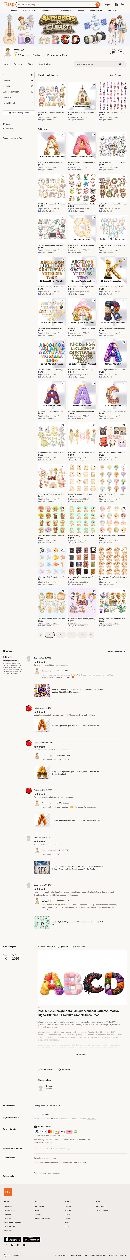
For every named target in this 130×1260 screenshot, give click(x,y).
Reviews (18, 64)
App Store (12, 1239)
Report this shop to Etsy (12, 138)
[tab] (19, 75)
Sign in (108, 5)
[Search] (98, 5)
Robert (36, 708)
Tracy (36, 658)
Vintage (81, 10)
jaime (36, 837)
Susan (36, 885)
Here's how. (91, 1119)
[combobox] (55, 5)
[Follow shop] (121, 52)
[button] (113, 52)
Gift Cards (112, 10)
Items (5, 64)
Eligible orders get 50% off (48, 117)
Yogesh (44, 671)
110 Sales (6, 124)
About (30, 64)
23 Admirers (8, 128)
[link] (41, 635)
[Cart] (122, 5)
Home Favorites (48, 10)
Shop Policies (45, 64)
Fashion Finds (66, 10)
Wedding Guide (96, 10)
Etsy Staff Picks (29, 10)
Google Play (31, 1239)
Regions (122, 1255)
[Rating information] (15, 55)
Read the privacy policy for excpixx (47, 1173)
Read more (81, 1054)
